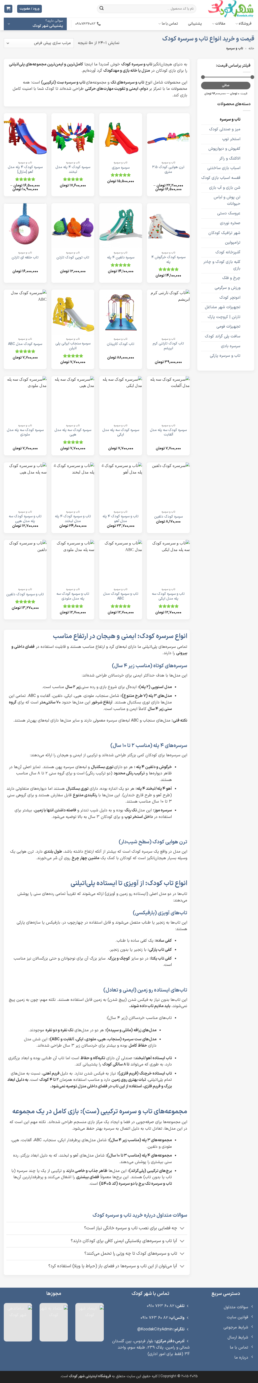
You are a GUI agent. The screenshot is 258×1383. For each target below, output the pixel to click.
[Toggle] (182, 1228)
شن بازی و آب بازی (224, 188)
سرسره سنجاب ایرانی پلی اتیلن (72, 346)
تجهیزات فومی (228, 327)
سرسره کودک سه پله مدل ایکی (120, 432)
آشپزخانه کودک (227, 252)
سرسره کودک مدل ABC (25, 344)
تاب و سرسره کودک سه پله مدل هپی (25, 519)
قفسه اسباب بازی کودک (220, 178)
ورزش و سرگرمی (227, 288)
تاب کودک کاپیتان (120, 344)
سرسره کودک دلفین (168, 517)
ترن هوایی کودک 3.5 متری (168, 169)
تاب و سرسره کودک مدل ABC (120, 596)
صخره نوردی (230, 223)
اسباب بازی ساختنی (223, 168)
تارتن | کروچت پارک (224, 317)
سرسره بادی (230, 346)
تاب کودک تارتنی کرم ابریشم (168, 346)
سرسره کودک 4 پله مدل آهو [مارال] (25, 169)
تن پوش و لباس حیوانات (227, 200)
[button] (8, 9)
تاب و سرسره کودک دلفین (25, 594)
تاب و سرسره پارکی (225, 356)
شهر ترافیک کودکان (224, 233)
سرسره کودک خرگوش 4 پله (168, 259)
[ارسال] (101, 9)
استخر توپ (231, 139)
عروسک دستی (228, 213)
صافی (226, 85)
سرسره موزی (121, 168)
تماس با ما (170, 23)
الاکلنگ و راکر (229, 158)
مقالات (220, 23)
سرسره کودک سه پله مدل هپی (72, 432)
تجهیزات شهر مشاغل (222, 307)
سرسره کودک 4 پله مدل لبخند (72, 169)
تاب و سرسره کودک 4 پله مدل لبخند (73, 519)
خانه (251, 48)
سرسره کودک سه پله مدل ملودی (25, 432)
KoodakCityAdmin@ (155, 1329)
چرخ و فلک (231, 278)
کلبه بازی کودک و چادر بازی (221, 265)
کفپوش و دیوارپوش (224, 149)
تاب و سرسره (230, 119)
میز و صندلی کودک (224, 129)
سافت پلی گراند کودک (222, 336)
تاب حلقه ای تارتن (25, 257)
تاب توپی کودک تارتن (72, 257)
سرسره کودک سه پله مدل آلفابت (168, 432)
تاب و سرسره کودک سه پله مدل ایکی (168, 596)
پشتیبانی (195, 23)
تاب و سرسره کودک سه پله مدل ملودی (72, 596)
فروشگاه (245, 23)
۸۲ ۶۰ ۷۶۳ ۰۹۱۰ (160, 1306)
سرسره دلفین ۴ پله (120, 257)
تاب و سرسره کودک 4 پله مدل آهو (121, 519)
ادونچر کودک (229, 298)
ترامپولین (232, 243)
